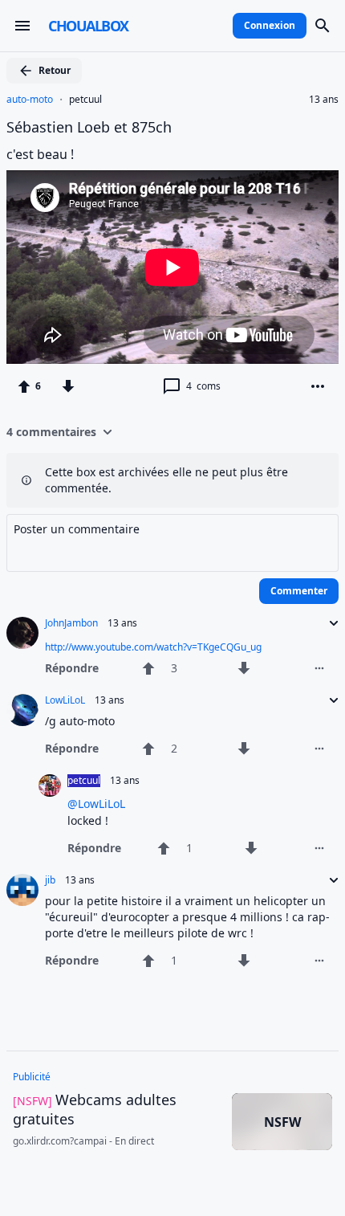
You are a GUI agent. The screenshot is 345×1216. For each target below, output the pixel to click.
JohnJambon (71, 623)
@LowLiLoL (96, 803)
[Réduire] (329, 623)
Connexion (269, 25)
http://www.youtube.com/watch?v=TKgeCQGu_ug (153, 647)
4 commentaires (51, 431)
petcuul (85, 99)
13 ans (324, 99)
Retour (55, 70)
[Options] (318, 386)
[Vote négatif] (68, 386)
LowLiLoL (65, 700)
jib (50, 880)
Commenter (298, 591)
